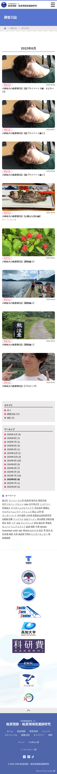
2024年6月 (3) (13, 464)
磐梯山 (46, 508)
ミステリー (45, 504)
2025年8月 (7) (13, 438)
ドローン (19, 504)
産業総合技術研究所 (42, 515)
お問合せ (33, 742)
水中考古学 (34, 504)
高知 (36, 523)
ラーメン (13, 500)
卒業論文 (6, 508)
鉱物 (28, 526)
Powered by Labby (44, 771)
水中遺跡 (21, 515)
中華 (37, 526)
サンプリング (27, 523)
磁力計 (5, 500)
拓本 (9, 523)
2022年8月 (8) (13, 479)
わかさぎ (34, 530)
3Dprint (26, 530)
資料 (50, 735)
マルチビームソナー (11, 511)
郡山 (34, 511)
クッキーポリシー (28, 750)
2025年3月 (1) (13, 449)
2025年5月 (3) (13, 445)
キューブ (6, 526)
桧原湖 (27, 500)
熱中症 (34, 500)
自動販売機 (7, 519)
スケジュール (11, 735)
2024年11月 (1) (14, 453)
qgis (20, 530)
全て (9, 410)
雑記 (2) (10, 418)
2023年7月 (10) (14, 475)
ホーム (10, 731)
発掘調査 (6, 538)
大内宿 (29, 515)
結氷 (41, 530)
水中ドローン (8, 504)
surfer (15, 530)
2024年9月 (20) (14, 460)
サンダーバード (9, 515)
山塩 (18, 523)
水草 (16, 534)
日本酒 (5, 534)
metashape (7, 530)
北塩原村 (38, 508)
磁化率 (42, 523)
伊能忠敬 (50, 519)
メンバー (46, 731)
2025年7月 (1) (13, 442)
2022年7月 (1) (13, 483)
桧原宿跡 (21, 731)
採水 (48, 530)
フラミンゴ (26, 511)
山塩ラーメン (30, 519)
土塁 (39, 511)
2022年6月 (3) (13, 487)
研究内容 (34, 731)
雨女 (4, 523)
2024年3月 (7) (13, 468)
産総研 (21, 534)
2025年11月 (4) (14, 434)
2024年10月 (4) (14, 457)
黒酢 (33, 526)
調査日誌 (13, 28)
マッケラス (18, 519)
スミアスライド (18, 526)
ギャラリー (39, 735)
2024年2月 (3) (13, 472)
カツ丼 (21, 500)
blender (43, 526)
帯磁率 (48, 523)
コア (13, 523)
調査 (11, 534)
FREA (28, 534)
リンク (22, 742)
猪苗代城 (42, 500)
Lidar (26, 504)
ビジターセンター (39, 534)
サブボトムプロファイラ (22, 508)
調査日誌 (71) (13, 414)
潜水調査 (41, 519)
